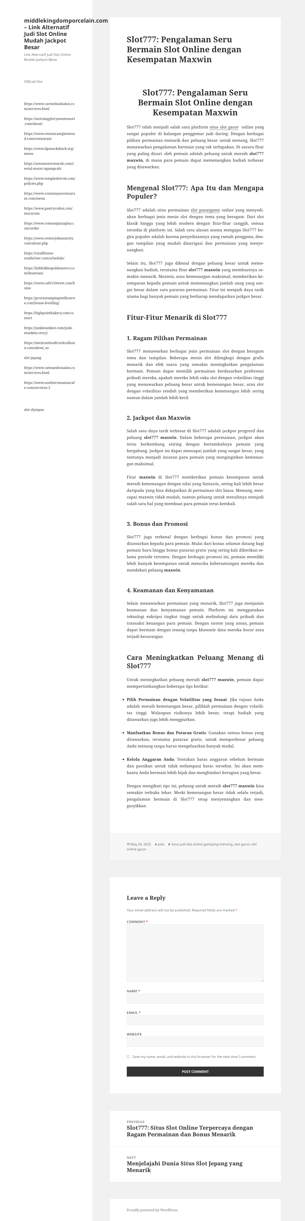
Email (134, 1012)
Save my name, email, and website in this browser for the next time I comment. (194, 1056)
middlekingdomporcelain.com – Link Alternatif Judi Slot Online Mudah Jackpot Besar (66, 34)
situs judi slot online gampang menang (202, 844)
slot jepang (32, 357)
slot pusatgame (205, 210)
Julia (161, 844)
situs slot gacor (224, 127)
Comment (137, 921)
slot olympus (34, 409)
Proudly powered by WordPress (152, 1210)
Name (133, 991)
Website (134, 1034)
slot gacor (241, 844)
